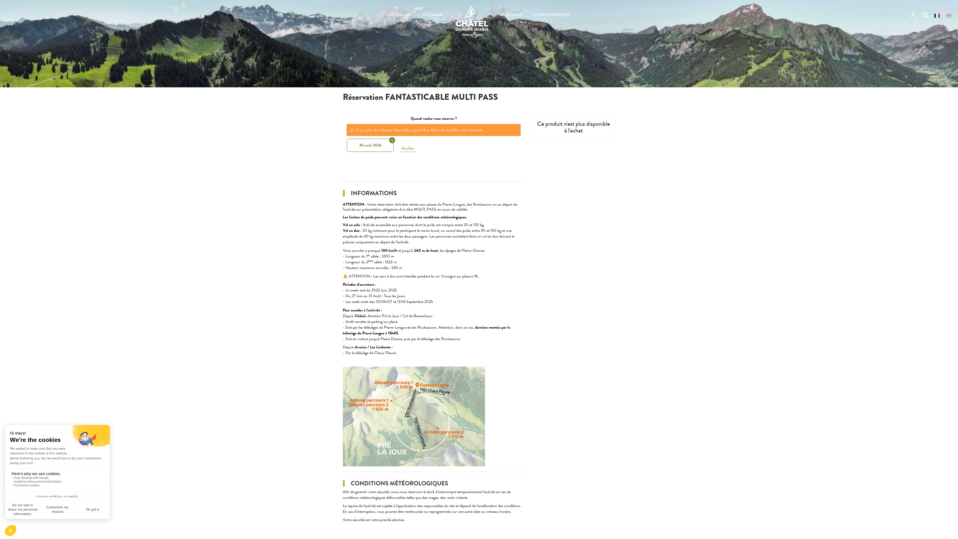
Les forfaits (399, 14)
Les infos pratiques (552, 14)
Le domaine (432, 14)
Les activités (510, 14)
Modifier (408, 148)
